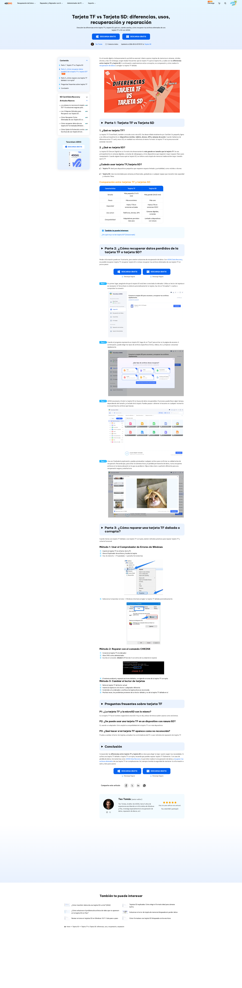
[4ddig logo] (8, 3)
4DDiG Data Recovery (174, 259)
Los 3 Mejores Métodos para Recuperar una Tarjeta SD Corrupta (71, 112)
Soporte (91, 3)
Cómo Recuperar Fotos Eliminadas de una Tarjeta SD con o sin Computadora (72, 118)
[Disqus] (121, 852)
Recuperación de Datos (25, 3)
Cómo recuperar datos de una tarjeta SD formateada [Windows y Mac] (72, 125)
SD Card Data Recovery (70, 97)
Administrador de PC (74, 3)
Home (68, 926)
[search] (225, 3)
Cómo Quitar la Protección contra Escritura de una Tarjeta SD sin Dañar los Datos (72, 131)
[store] (219, 3)
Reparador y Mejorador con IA (50, 3)
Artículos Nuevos (67, 101)
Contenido (64, 61)
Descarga (211, 2)
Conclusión (65, 88)
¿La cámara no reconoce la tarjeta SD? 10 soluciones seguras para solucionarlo (72, 106)
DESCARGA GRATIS (108, 37)
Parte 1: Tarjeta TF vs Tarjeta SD (72, 65)
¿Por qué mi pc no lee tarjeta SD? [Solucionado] (118, 235)
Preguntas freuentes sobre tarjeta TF (74, 84)
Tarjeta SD (148, 44)
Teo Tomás (98, 44)
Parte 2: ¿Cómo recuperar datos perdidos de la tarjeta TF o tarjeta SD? (74, 71)
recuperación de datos (107, 65)
